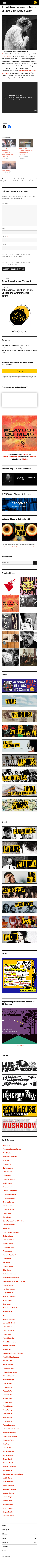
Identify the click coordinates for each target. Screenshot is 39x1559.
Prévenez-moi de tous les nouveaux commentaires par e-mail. (16, 256)
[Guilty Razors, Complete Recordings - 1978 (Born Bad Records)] (10, 657)
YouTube (17, 456)
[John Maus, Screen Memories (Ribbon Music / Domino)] (25, 143)
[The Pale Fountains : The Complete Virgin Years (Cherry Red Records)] (28, 657)
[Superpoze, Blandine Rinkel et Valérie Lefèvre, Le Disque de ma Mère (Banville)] (10, 639)
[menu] (4, 2)
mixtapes (33, 456)
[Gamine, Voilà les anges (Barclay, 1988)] (10, 621)
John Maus (6, 170)
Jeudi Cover (8, 181)
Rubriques (5, 1534)
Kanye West (8, 56)
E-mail (5, 236)
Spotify (11, 456)
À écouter (5, 1542)
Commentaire (8, 203)
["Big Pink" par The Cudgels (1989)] (28, 603)
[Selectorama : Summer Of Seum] (28, 586)
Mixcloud (25, 459)
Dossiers (4, 1551)
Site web (5, 244)
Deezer (5, 456)
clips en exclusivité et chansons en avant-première (19, 547)
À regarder (5, 1546)
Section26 (6, 1556)
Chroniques (5, 1530)
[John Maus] (9, 165)
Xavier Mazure (7, 179)
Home (4, 1525)
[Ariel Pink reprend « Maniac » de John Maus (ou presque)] (9, 143)
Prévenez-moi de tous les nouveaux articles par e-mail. (16, 264)
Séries (4, 1538)
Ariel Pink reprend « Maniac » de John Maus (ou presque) (7, 152)
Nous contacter (21, 378)
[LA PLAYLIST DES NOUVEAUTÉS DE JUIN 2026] (10, 603)
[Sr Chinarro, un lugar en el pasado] (28, 639)
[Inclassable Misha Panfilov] (28, 621)
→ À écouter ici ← (19, 1046)
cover (28, 179)
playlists (25, 454)
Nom (4, 229)
